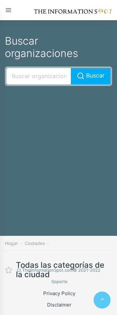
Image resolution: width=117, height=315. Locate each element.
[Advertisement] (58, 151)
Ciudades (35, 243)
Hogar (11, 243)
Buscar (94, 75)
